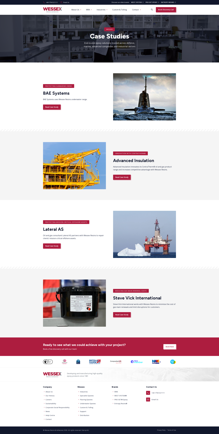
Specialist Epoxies (87, 396)
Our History (50, 396)
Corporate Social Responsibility (57, 407)
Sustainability (51, 403)
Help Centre (50, 415)
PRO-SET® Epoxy (121, 399)
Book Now (170, 347)
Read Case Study (51, 107)
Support (83, 411)
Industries (101, 9)
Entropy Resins (168, 2)
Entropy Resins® (120, 403)
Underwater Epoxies (88, 403)
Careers (49, 399)
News (48, 411)
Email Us (64, 2)
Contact (135, 9)
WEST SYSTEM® (120, 396)
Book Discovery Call (166, 10)
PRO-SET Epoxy (152, 2)
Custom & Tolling (119, 9)
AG (88, 430)
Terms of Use (171, 430)
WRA (88, 9)
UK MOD (161, 118)
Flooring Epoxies (86, 399)
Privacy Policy (161, 430)
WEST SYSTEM (137, 2)
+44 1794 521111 (50, 2)
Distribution (84, 415)
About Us (75, 9)
